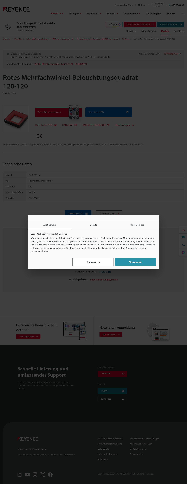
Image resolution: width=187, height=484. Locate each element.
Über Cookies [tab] (137, 225)
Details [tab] (93, 225)
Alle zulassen (135, 262)
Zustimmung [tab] (49, 225)
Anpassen (91, 262)
